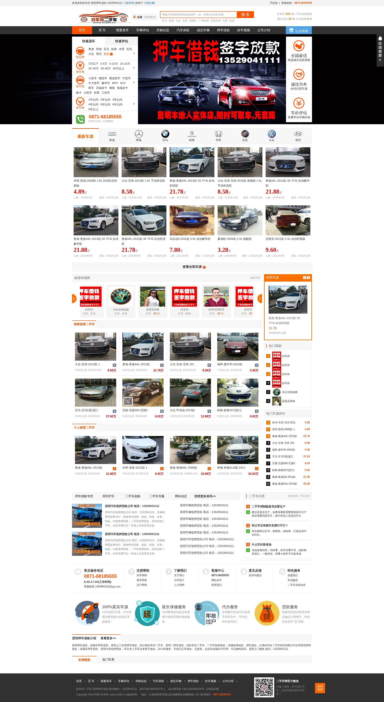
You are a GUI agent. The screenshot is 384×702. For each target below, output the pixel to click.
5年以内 (105, 104)
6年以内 (117, 104)
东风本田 (216, 20)
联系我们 (216, 584)
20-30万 (93, 68)
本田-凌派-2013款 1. (135, 467)
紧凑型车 (114, 78)
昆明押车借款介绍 (84, 638)
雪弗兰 (193, 20)
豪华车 (106, 83)
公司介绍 (263, 30)
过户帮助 (142, 584)
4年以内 (93, 104)
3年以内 (117, 99)
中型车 (126, 78)
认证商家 (301, 31)
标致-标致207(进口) (229, 410)
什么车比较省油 (261, 544)
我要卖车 (122, 30)
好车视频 (243, 30)
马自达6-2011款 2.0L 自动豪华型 (190, 238)
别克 (185, 20)
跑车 (91, 87)
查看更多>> (108, 638)
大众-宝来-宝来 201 (182, 364)
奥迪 (91, 49)
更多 (106, 53)
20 (290, 18)
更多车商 (255, 277)
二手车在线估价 (297, 584)
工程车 (106, 92)
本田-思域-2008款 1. (283, 429)
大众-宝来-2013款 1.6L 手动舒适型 (143, 180)
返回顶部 (320, 688)
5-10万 (113, 63)
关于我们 (179, 575)
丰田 (225, 20)
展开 (380, 50)
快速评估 (121, 41)
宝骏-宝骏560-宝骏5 (135, 410)
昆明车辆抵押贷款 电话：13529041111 (204, 505)
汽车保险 (183, 30)
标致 (114, 49)
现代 (99, 53)
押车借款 (223, 30)
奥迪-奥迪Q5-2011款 (284, 476)
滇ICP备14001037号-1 (152, 688)
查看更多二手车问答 (299, 496)
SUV (123, 83)
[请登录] (129, 2)
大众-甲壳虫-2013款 (182, 410)
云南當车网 (212, 688)
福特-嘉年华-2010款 (229, 364)
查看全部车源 (192, 266)
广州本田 (204, 20)
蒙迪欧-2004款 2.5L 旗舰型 (235, 238)
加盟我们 (293, 575)
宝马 (164, 20)
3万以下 (93, 63)
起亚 (232, 20)
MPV (115, 83)
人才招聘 (179, 584)
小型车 (92, 78)
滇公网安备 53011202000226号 (186, 688)
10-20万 (125, 63)
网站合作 (216, 580)
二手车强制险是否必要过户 (268, 506)
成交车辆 (203, 30)
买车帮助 (142, 575)
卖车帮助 (142, 580)
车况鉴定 (293, 580)
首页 (82, 30)
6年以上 (93, 109)
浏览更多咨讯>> (205, 496)
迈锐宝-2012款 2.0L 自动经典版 (285, 238)
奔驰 (171, 20)
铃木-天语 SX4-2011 (283, 422)
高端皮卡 (101, 87)
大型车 (88, 92)
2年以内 (105, 99)
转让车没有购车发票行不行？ (270, 525)
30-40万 (106, 68)
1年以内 (93, 99)
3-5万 (103, 63)
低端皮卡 (122, 87)
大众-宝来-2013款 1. (88, 364)
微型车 (103, 78)
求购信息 (162, 30)
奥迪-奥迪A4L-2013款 (136, 364)
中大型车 (94, 83)
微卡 (79, 92)
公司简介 (179, 580)
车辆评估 (142, 30)
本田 (121, 49)
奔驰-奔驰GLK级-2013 (231, 467)
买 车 (102, 30)
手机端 (274, 2)
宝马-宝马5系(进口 (86, 410)
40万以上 (118, 68)
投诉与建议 (255, 575)
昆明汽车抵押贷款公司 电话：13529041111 (132, 506)
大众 (178, 20)
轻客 (97, 92)
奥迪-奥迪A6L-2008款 (183, 467)
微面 (112, 87)
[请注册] (150, 2)
